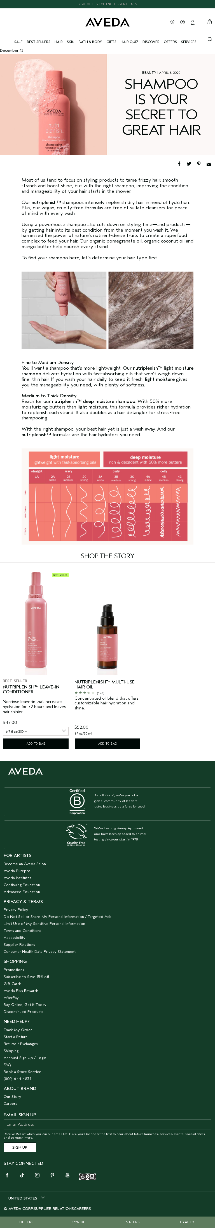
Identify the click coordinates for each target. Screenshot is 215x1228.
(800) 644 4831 (17, 1078)
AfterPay (11, 997)
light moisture (160, 379)
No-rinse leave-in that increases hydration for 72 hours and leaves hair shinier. (34, 706)
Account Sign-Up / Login (25, 1057)
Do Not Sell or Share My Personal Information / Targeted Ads (57, 916)
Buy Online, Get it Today (25, 1004)
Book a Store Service (22, 1071)
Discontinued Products (23, 1011)
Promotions (14, 969)
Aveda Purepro (17, 870)
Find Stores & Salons (172, 22)
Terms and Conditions (22, 930)
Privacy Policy (16, 909)
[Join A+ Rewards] (182, 22)
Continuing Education (22, 884)
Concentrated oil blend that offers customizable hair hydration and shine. (106, 703)
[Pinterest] (201, 163)
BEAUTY (149, 73)
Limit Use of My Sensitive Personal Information (44, 923)
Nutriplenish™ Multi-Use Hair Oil (104, 685)
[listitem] (36, 660)
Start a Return (15, 1036)
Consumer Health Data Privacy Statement (40, 951)
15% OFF (80, 1222)
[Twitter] (192, 163)
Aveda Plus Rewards (21, 990)
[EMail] (210, 163)
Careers (10, 1103)
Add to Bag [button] (36, 743)
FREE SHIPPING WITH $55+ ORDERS (107, 4)
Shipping (11, 1050)
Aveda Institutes (17, 877)
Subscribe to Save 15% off (26, 976)
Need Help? (16, 1021)
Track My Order (18, 1029)
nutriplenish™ (36, 435)
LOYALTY (186, 1222)
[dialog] (210, 39)
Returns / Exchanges (21, 1043)
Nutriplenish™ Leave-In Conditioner (31, 690)
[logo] (107, 22)
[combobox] (36, 731)
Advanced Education (22, 891)
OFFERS (26, 1222)
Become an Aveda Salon (25, 863)
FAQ (7, 1064)
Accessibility (14, 937)
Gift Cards (13, 983)
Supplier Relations (19, 944)
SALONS (133, 1222)
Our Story (12, 1096)
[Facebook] (182, 163)
